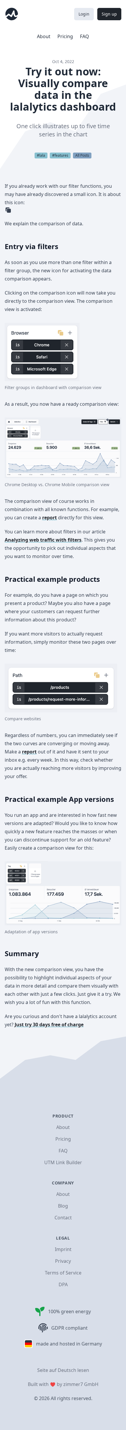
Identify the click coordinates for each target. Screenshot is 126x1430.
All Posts (82, 155)
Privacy (63, 1261)
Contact (63, 1217)
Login (84, 14)
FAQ (84, 36)
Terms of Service (63, 1273)
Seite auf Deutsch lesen (63, 1370)
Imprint (63, 1249)
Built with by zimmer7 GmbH (63, 1384)
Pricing (65, 36)
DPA (63, 1284)
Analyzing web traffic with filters (43, 540)
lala (42, 155)
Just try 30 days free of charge (49, 1024)
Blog (63, 1206)
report (49, 517)
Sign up (109, 14)
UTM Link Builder (63, 1162)
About (43, 36)
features (61, 155)
